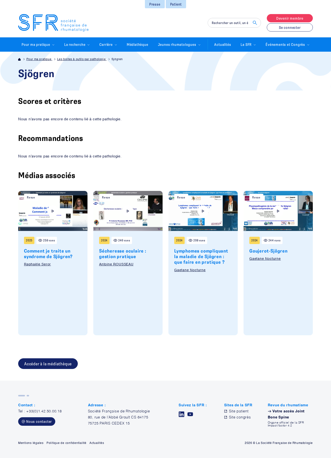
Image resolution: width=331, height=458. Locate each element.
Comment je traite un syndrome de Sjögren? (48, 253)
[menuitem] (155, 4)
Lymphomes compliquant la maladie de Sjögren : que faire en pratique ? (201, 256)
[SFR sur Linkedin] (181, 414)
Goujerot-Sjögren (268, 251)
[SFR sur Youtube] (190, 414)
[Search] (255, 22)
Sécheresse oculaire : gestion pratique (122, 253)
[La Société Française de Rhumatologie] (53, 23)
